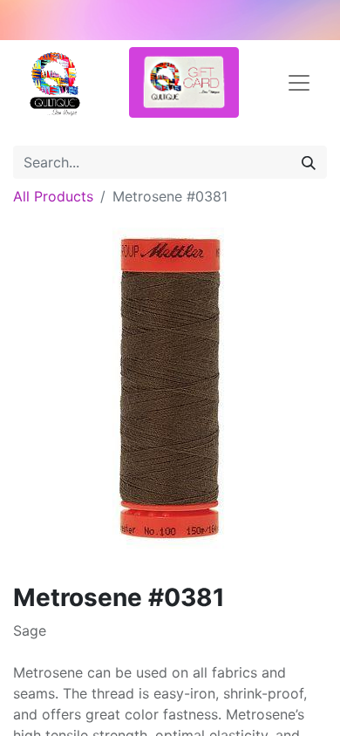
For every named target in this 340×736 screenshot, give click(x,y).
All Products (53, 196)
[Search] (308, 162)
